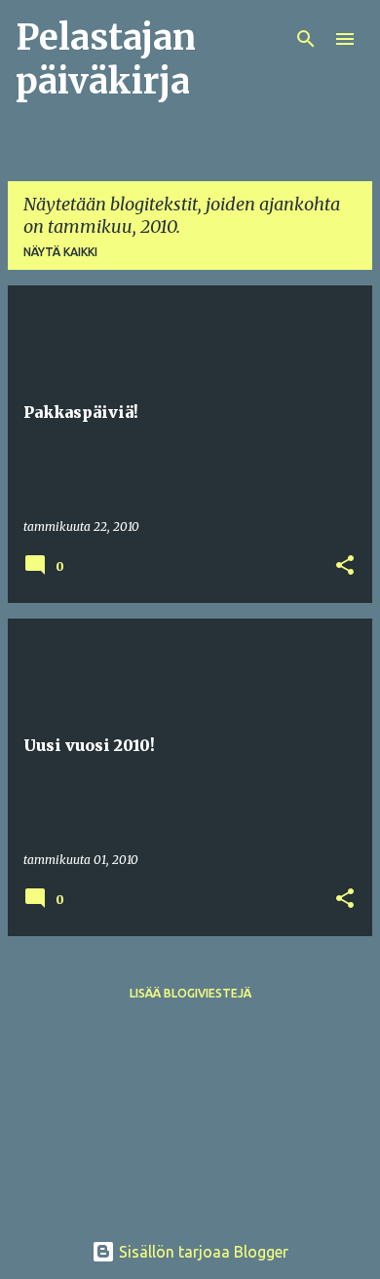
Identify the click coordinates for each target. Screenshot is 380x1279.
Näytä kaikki (60, 251)
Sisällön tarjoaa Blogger (201, 1251)
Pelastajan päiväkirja (106, 59)
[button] (345, 566)
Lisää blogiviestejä (190, 993)
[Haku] (306, 39)
